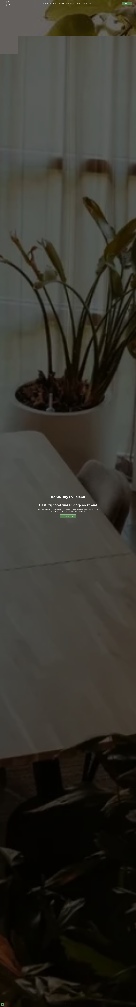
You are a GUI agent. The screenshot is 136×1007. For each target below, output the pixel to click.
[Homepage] (15, 3)
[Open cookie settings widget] (2, 1004)
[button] (65, 1003)
